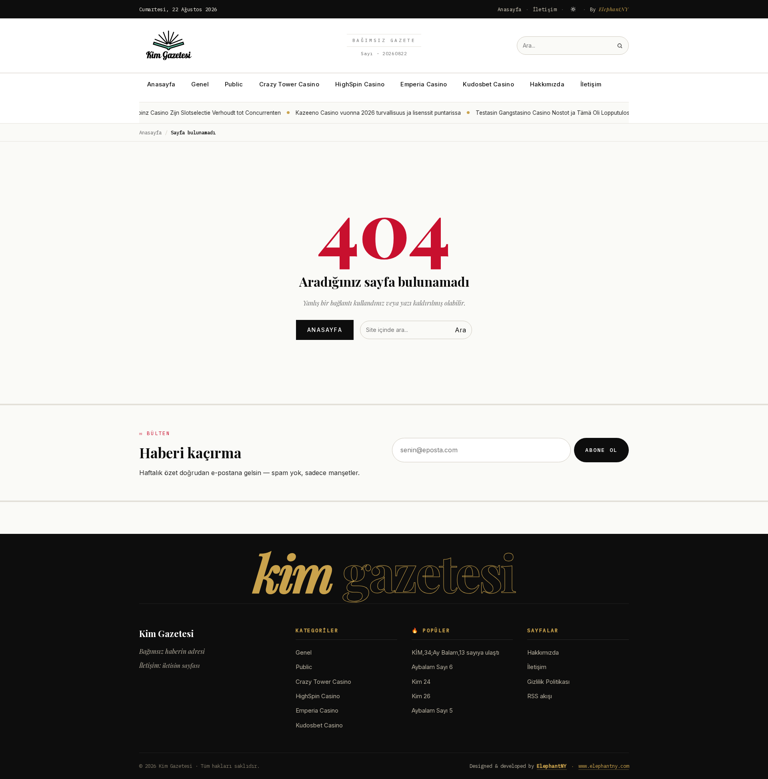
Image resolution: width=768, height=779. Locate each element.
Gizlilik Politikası (548, 681)
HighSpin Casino (359, 84)
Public (234, 84)
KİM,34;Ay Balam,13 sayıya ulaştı (455, 652)
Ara (460, 330)
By (609, 9)
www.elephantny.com (603, 766)
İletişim (545, 9)
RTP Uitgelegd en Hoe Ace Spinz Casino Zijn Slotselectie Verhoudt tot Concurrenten (165, 113)
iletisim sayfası (181, 665)
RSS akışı (539, 696)
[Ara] (619, 46)
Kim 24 (421, 681)
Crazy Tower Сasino (289, 84)
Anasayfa (510, 9)
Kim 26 (421, 696)
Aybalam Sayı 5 (432, 710)
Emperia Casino (423, 84)
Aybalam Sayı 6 (432, 667)
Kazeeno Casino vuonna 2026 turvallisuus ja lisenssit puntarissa (371, 113)
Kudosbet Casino (488, 84)
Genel (199, 84)
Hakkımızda (547, 84)
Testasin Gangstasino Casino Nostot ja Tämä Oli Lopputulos (546, 113)
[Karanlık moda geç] (573, 9)
